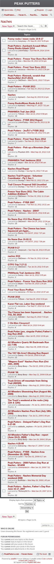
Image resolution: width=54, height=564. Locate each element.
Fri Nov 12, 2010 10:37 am (38, 292)
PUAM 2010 (14, 297)
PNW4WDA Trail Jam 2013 (21, 112)
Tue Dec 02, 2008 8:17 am (35, 457)
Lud (19, 325)
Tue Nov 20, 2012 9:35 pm (35, 141)
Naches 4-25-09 (16, 443)
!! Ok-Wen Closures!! (19, 323)
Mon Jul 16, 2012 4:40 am (35, 163)
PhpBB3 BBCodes (33, 562)
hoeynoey (22, 41)
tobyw (20, 163)
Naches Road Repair (18, 169)
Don (19, 61)
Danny (20, 233)
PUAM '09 (13, 372)
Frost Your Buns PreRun (21, 290)
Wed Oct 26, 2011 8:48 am (38, 213)
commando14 (23, 467)
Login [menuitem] (50, 10)
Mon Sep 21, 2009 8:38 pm (40, 375)
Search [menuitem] (51, 15)
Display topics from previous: (21, 500)
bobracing (22, 446)
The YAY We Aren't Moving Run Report (28, 353)
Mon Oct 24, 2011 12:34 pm (39, 221)
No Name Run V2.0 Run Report (24, 219)
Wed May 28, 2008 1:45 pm (39, 480)
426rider (21, 317)
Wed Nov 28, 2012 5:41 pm (38, 133)
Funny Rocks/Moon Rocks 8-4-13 (25, 103)
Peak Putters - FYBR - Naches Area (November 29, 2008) (26, 453)
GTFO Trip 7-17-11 (17, 264)
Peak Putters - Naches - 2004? (23, 211)
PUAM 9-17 (14, 248)
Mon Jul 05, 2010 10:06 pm (37, 336)
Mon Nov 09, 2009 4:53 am (37, 347)
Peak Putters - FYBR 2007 (21, 202)
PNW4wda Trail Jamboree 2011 (24, 273)
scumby (21, 336)
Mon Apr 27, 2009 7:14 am (39, 446)
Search (41, 26)
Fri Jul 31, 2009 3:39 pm (42, 405)
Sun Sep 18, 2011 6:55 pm (39, 250)
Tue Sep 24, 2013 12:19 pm (38, 89)
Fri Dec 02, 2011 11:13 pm (38, 196)
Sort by (21, 504)
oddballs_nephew (25, 427)
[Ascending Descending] (27, 507)
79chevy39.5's (24, 491)
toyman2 (21, 97)
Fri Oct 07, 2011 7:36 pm (35, 242)
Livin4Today (23, 51)
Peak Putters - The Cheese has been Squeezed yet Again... (26, 229)
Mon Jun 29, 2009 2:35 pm (40, 439)
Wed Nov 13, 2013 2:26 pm (38, 69)
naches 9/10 (14, 256)
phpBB (13, 559)
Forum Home (27, 554)
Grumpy (21, 171)
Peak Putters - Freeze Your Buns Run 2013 (30, 59)
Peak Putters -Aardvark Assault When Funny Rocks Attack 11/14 (27, 47)
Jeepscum (22, 250)
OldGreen (22, 80)
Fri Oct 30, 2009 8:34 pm (35, 355)
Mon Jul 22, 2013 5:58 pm (36, 114)
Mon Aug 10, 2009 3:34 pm (40, 396)
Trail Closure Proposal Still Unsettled (27, 184)
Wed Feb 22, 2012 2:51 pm (37, 180)
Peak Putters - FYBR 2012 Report (25, 120)
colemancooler (24, 405)
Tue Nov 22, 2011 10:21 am (38, 205)
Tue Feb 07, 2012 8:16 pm (37, 187)
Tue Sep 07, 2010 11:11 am (38, 306)
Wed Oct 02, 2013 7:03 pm (39, 80)
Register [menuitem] (40, 10)
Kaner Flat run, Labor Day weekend (26, 304)
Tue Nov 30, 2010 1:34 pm (35, 284)
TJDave (21, 114)
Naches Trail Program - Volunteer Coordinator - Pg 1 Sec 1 (25, 177)
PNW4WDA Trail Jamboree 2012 (24, 160)
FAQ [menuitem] (18, 10)
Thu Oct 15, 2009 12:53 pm (40, 366)
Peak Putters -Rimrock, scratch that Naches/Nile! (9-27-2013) (26, 76)
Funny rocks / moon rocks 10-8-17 (25, 39)
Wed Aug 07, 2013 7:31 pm (38, 106)
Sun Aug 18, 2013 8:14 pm (38, 97)
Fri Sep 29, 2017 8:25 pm (38, 41)
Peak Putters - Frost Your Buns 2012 (27, 139)
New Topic (7, 26)
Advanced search (46, 26)
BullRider (22, 480)
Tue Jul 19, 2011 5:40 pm (38, 267)
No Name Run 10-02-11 (20, 239)
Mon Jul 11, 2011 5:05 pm (35, 275)
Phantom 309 (23, 152)
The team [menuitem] (43, 554)
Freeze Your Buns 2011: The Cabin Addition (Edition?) (26, 192)
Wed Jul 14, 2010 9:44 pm (33, 325)
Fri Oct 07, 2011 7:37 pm (35, 233)
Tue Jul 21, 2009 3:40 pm (39, 416)
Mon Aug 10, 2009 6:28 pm (40, 385)
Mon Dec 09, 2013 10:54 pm (34, 61)
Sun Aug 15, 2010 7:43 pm (37, 317)
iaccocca (21, 69)
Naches (6, 21)
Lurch (20, 141)
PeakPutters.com (11, 554)
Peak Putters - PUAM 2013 (21, 86)
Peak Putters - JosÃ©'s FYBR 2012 (26, 130)
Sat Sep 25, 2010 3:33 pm (36, 299)
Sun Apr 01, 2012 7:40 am (37, 171)
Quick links (8, 10)
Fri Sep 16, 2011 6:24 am (38, 258)
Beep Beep (22, 366)
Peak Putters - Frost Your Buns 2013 (27, 67)
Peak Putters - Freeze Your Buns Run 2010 (30, 281)
